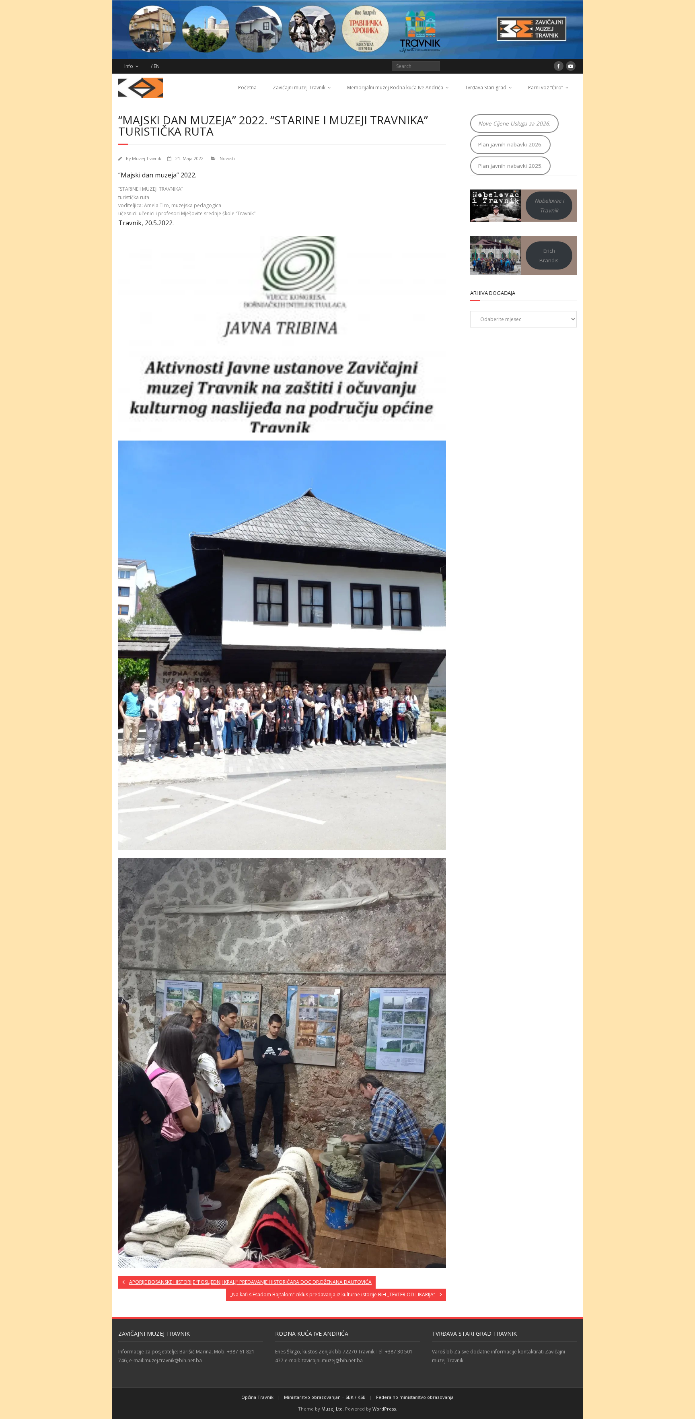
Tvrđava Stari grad (485, 87)
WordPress (384, 1409)
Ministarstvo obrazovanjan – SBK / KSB (325, 1397)
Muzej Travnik (146, 158)
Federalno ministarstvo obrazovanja (415, 1397)
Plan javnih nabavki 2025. (510, 165)
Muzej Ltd (332, 1409)
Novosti (227, 158)
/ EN (155, 66)
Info (128, 66)
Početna (247, 87)
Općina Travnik (257, 1397)
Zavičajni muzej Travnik (299, 87)
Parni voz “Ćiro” (545, 87)
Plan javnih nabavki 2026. (510, 144)
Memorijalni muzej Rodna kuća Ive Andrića (395, 87)
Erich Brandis (549, 255)
